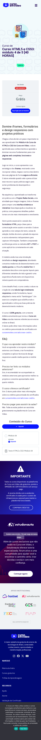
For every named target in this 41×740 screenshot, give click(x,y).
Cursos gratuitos (8, 673)
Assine (4, 696)
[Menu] (36, 5)
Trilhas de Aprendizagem (12, 678)
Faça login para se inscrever (20, 110)
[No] (38, 721)
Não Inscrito (20, 88)
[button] (21, 507)
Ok (16, 729)
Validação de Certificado (11, 701)
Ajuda (4, 691)
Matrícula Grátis (8, 668)
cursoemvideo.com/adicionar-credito (16, 332)
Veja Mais (23, 729)
